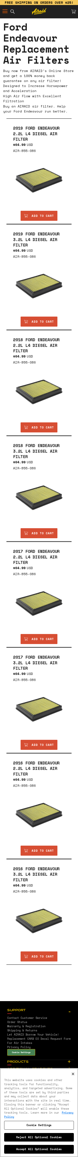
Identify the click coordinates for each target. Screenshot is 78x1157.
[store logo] (39, 11)
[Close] (73, 1074)
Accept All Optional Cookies (39, 1149)
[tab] (40, 1010)
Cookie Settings (21, 1052)
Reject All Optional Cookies (39, 1137)
